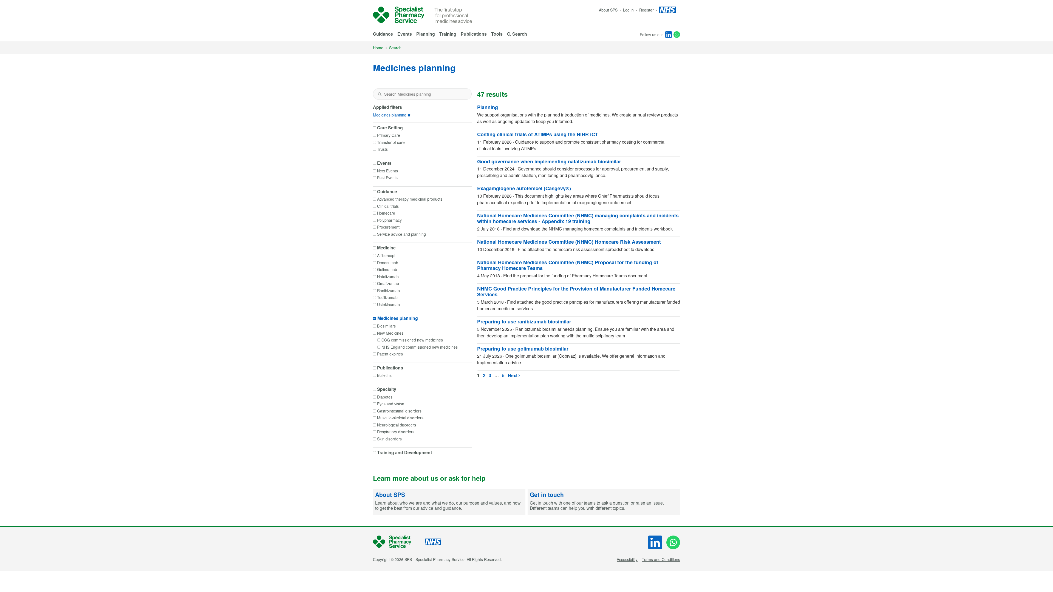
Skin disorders (389, 439)
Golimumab (387, 269)
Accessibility (627, 559)
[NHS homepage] (667, 10)
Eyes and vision (390, 403)
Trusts (382, 149)
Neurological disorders (396, 425)
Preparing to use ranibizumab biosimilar (524, 321)
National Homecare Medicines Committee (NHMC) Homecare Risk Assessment (569, 241)
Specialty (386, 389)
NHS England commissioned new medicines (419, 347)
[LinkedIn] (668, 34)
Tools (497, 34)
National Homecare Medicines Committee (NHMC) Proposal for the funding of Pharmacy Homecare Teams (567, 265)
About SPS (608, 10)
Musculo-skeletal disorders (400, 417)
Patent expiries (390, 354)
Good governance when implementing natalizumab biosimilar (549, 161)
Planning (425, 34)
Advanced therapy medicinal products (409, 199)
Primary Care (388, 135)
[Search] (379, 94)
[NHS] (395, 542)
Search (395, 47)
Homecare (386, 213)
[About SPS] (449, 502)
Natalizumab (388, 276)
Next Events (387, 170)
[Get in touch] (604, 502)
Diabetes (384, 397)
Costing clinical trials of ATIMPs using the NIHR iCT (537, 134)
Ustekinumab (388, 304)
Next (513, 375)
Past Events (387, 177)
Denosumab (387, 262)
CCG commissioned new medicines (412, 340)
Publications (474, 34)
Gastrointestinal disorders (399, 411)
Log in (629, 10)
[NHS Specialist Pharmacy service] (398, 15)
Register (647, 10)
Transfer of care (391, 142)
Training (447, 34)
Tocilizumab (387, 297)
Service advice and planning (401, 234)
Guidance (383, 34)
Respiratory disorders (395, 431)
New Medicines (390, 333)
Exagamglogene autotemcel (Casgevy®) (524, 188)
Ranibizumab (388, 290)
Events (404, 34)
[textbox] (422, 94)
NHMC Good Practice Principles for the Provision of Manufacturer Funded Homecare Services (576, 291)
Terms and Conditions (661, 559)
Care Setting (390, 127)
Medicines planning (389, 115)
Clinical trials (388, 206)
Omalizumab (388, 283)
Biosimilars (386, 326)
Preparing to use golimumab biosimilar (522, 348)
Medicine (386, 248)
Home (378, 47)
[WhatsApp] (676, 34)
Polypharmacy (389, 220)
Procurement (388, 227)
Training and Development (404, 452)
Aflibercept (386, 255)
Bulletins (384, 375)
